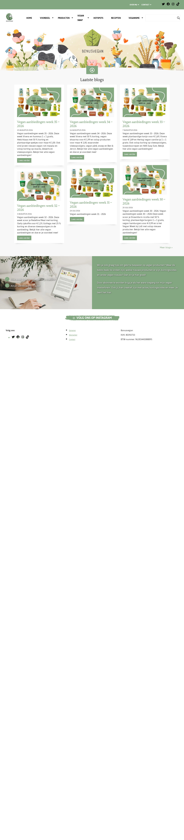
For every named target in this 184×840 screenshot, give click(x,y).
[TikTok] (178, 5)
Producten (64, 18)
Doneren (72, 330)
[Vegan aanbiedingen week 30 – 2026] (145, 180)
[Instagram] (173, 5)
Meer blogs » (166, 247)
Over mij (133, 4)
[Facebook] (168, 5)
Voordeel (45, 18)
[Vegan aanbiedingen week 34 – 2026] (92, 102)
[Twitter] (163, 5)
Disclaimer (73, 335)
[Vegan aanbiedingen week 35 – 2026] (39, 102)
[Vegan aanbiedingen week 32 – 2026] (39, 186)
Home (29, 18)
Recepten (116, 18)
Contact (145, 4)
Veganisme (134, 18)
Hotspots (98, 18)
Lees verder (24, 160)
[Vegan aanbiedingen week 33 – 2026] (145, 102)
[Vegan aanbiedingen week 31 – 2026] (92, 183)
